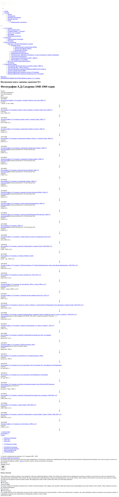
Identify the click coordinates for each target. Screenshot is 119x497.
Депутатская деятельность (19, 56)
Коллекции (11, 62)
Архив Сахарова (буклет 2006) (17, 70)
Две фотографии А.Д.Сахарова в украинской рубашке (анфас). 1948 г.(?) (22, 159)
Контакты (11, 40)
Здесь (21, 461)
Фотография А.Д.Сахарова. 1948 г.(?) (12, 225)
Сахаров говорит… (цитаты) (16, 31)
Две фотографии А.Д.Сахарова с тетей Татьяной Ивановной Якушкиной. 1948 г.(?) (25, 214)
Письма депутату (13, 19)
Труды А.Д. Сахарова (14, 33)
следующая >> (5, 433)
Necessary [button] (3, 481)
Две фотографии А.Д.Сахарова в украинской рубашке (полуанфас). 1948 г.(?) (24, 148)
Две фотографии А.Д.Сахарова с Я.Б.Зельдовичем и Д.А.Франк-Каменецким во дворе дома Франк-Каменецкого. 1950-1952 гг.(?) (39, 265)
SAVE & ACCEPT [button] (6, 495)
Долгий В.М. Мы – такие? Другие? (18, 67)
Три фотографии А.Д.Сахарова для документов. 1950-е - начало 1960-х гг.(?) (23, 284)
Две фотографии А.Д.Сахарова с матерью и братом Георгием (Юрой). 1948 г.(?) (24, 192)
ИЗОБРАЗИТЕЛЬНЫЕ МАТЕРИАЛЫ (12, 78)
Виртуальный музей (14, 29)
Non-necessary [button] (5, 489)
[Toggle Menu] (1, 25)
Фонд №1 (3, 76)
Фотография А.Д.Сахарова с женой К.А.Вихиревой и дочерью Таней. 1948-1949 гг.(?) (26, 246)
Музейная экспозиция (14, 17)
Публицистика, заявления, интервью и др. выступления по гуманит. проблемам (35, 55)
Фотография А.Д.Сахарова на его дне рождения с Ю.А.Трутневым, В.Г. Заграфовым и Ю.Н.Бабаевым (31, 365)
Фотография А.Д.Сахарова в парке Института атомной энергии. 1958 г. (22, 355)
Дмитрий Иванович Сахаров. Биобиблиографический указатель (27, 69)
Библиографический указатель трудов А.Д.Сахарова (23, 72)
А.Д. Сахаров (8, 28)
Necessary (5, 482)
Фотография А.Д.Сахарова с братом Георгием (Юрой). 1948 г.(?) (20, 170)
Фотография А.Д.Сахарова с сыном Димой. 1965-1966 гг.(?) (18, 405)
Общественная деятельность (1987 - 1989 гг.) (24, 58)
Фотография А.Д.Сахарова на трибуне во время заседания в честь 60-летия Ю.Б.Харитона (27, 384)
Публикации (11, 16)
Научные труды (15, 45)
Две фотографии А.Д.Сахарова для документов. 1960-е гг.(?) (19, 424)
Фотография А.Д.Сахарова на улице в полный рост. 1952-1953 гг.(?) (21, 274)
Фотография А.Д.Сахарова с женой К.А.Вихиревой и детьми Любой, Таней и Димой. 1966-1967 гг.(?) (31, 414)
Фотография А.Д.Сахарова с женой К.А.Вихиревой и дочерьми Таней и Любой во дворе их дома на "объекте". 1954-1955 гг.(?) (39, 314)
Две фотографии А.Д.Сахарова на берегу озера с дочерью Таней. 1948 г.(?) (23, 119)
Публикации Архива (10, 64)
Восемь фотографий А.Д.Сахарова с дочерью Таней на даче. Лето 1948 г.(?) (23, 100)
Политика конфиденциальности (10, 458)
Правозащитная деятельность (20, 53)
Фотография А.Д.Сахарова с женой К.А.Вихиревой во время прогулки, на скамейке (26, 335)
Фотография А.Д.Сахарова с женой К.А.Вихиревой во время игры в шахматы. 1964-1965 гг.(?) (29, 395)
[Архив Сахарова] (8, 5)
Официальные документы (19, 22)
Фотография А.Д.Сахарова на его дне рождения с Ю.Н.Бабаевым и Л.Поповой (24, 374)
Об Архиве (7, 37)
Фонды (10, 14)
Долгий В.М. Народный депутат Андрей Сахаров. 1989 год (25, 66)
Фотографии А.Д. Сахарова (19, 59)
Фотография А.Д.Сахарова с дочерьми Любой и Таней (17, 255)
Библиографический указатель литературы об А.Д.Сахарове (26, 73)
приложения (4, 149)
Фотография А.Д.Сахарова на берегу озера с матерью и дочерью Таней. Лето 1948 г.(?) (26, 110)
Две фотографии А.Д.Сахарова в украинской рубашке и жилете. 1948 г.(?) (23, 129)
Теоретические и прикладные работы (26, 47)
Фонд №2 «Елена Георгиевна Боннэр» (19, 61)
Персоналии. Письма (21, 50)
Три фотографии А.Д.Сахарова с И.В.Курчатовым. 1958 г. (18, 344)
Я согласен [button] (4, 462)
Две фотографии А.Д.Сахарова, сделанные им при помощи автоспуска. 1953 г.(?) (25, 295)
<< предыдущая (5, 432)
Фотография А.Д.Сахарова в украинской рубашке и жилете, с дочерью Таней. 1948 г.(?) (27, 138)
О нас (9, 20)
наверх (3, 435)
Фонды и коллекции (10, 42)
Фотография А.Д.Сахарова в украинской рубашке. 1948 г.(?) (19, 181)
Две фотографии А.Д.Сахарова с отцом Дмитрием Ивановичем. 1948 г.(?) (23, 203)
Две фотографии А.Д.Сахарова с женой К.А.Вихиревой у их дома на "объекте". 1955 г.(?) (27, 325)
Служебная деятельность (18, 51)
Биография (11, 34)
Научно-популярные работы (23, 48)
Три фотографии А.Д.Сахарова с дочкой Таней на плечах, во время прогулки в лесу (26, 236)
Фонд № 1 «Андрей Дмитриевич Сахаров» (20, 44)
